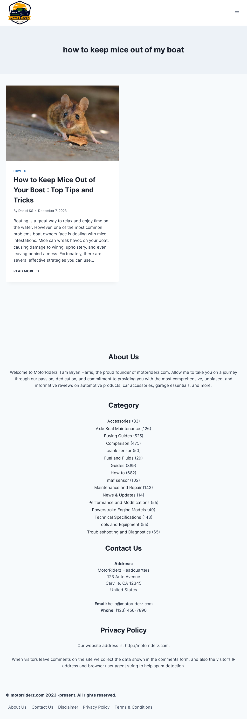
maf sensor (118, 480)
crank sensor (119, 450)
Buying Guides (118, 435)
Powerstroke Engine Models (119, 509)
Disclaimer (68, 707)
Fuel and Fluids (119, 458)
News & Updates (119, 495)
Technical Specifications (118, 517)
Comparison (117, 443)
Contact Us (42, 707)
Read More (26, 271)
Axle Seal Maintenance (118, 428)
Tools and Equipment (119, 524)
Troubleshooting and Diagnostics (119, 532)
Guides (117, 465)
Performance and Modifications (119, 502)
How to (20, 171)
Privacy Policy (96, 707)
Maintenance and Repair (118, 487)
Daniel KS (25, 211)
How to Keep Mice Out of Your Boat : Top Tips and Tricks (55, 190)
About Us (17, 707)
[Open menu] (236, 12)
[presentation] (62, 123)
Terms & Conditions (133, 707)
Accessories (119, 421)
